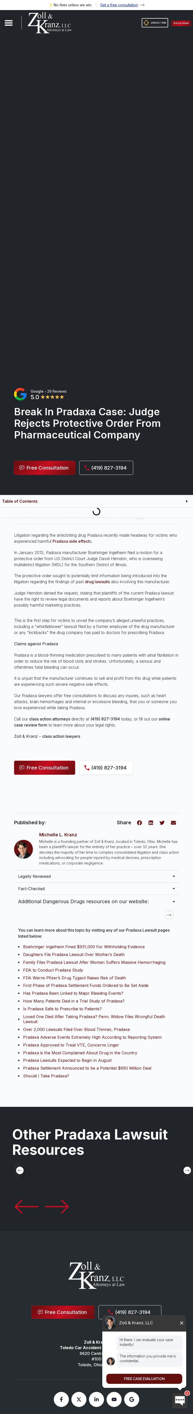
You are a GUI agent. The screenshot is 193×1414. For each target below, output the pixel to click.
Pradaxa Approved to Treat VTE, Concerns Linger (71, 1044)
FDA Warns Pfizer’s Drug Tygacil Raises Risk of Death (74, 977)
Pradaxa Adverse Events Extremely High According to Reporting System (92, 1037)
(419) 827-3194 (105, 718)
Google (37, 391)
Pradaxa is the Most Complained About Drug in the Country (80, 1052)
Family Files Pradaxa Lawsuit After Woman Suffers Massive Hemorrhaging (94, 962)
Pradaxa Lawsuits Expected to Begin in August (67, 1060)
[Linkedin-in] (96, 1399)
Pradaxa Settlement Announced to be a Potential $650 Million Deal (87, 1068)
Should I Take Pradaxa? (46, 1075)
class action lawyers (61, 736)
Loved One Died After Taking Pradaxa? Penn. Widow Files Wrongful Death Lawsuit (94, 1019)
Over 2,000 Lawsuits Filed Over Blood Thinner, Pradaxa (76, 1029)
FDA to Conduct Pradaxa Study (53, 970)
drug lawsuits (97, 581)
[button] (8, 22)
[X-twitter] (78, 1399)
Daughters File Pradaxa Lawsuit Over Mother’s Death (74, 954)
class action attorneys (49, 718)
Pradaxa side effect (71, 541)
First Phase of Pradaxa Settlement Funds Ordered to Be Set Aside (86, 985)
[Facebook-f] (61, 1399)
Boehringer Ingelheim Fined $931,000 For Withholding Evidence (84, 946)
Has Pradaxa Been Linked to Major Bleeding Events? (73, 993)
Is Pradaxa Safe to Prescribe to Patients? (62, 1008)
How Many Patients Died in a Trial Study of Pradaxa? (74, 1001)
